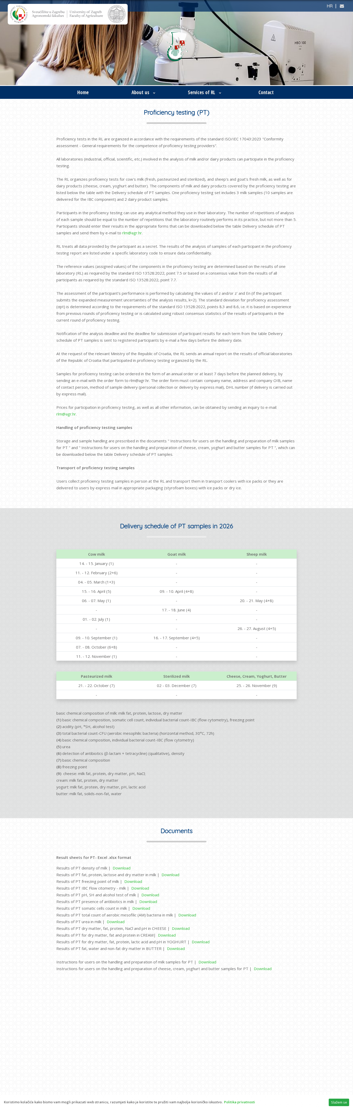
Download (122, 868)
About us (141, 92)
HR (330, 6)
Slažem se (339, 1102)
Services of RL (202, 92)
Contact (266, 92)
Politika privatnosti (239, 1102)
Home (83, 92)
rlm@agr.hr (132, 232)
